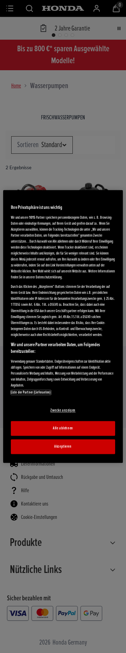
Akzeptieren (62, 446)
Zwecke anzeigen (63, 410)
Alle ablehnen (63, 428)
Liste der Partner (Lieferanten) (31, 392)
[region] (63, 326)
